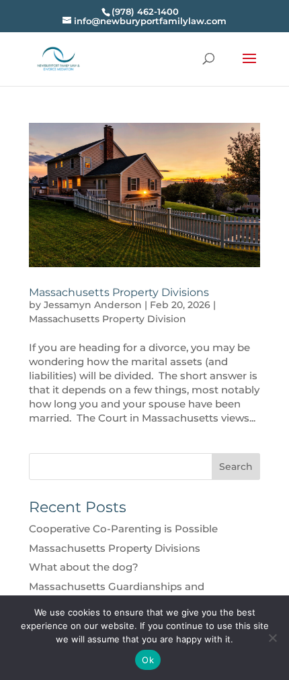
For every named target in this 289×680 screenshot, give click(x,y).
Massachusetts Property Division (107, 319)
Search (236, 466)
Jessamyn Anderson (93, 305)
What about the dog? (83, 567)
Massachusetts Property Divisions (119, 292)
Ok (148, 659)
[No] (272, 637)
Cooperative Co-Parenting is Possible (123, 528)
